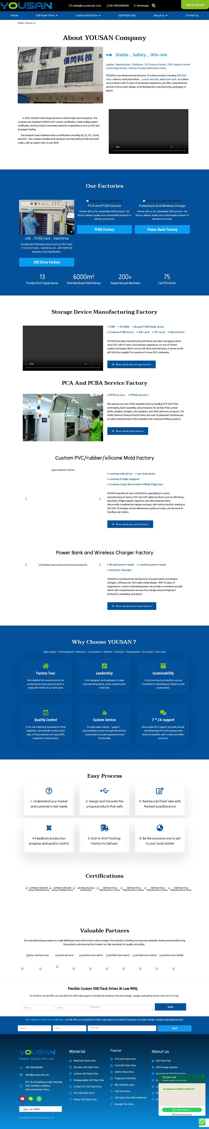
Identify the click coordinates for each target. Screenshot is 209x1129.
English (36, 1109)
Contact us (191, 15)
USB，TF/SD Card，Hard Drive (47, 238)
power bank (170, 79)
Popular (116, 1050)
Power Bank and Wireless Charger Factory (104, 552)
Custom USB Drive (86, 15)
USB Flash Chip (127, 15)
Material (77, 1051)
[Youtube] (22, 1099)
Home (14, 15)
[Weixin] (31, 1099)
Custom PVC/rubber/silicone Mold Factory (104, 457)
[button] (26, 417)
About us (159, 15)
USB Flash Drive (45, 15)
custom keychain (150, 79)
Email (60, 1002)
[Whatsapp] (39, 1099)
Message (95, 1002)
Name (27, 1002)
